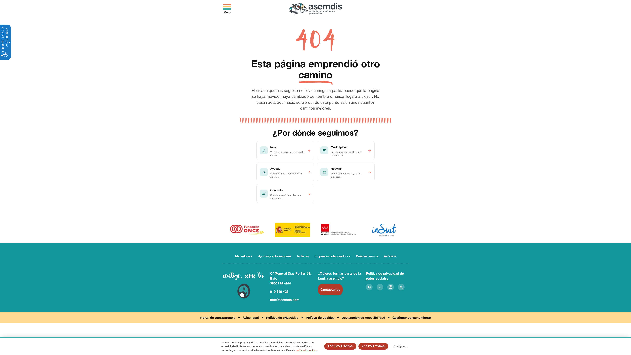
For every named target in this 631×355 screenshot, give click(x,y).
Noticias (303, 256)
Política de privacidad (282, 318)
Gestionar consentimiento (411, 318)
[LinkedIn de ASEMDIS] (380, 287)
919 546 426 (279, 291)
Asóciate (390, 256)
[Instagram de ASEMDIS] (390, 287)
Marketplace (243, 256)
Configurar (400, 346)
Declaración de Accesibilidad (363, 318)
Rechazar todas (340, 346)
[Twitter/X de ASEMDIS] (401, 287)
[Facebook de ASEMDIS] (369, 287)
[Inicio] (315, 9)
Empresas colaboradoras (332, 256)
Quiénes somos (367, 256)
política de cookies (306, 350)
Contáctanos (330, 289)
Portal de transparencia (217, 318)
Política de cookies (320, 318)
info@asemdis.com (284, 300)
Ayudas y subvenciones (274, 256)
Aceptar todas (373, 346)
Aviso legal (251, 318)
